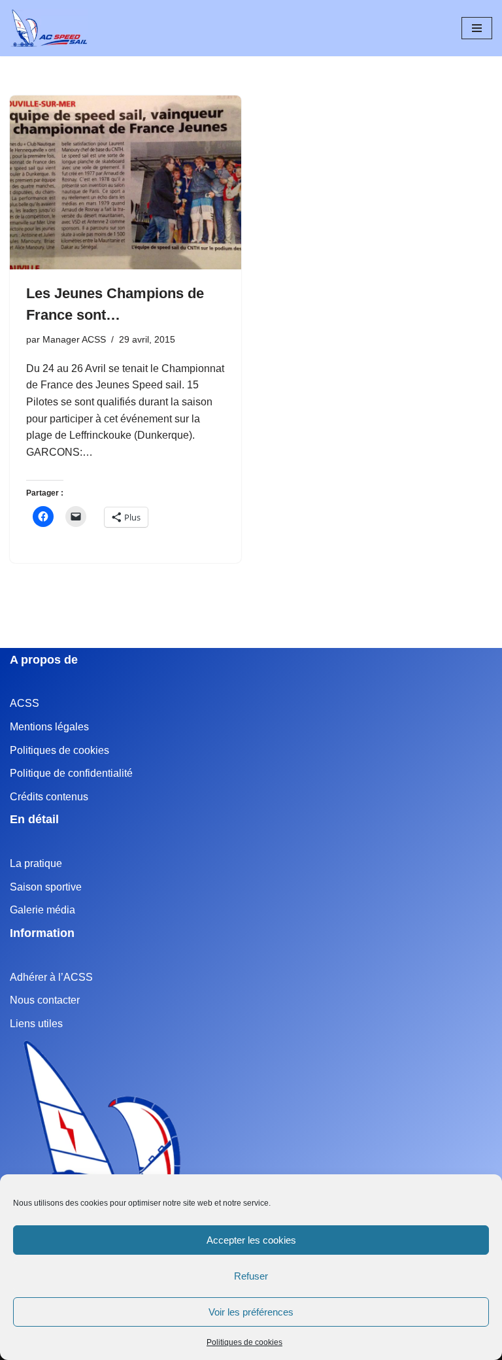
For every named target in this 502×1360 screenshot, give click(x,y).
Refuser (251, 1276)
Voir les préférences (251, 1312)
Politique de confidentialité (71, 773)
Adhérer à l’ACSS (51, 977)
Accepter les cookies (251, 1240)
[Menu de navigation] (476, 28)
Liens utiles (36, 1023)
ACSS (24, 703)
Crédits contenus (49, 796)
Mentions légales (49, 726)
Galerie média (42, 909)
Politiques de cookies (244, 1342)
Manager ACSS (74, 339)
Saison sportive (46, 886)
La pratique (36, 863)
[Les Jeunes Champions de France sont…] (125, 182)
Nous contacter (45, 1000)
